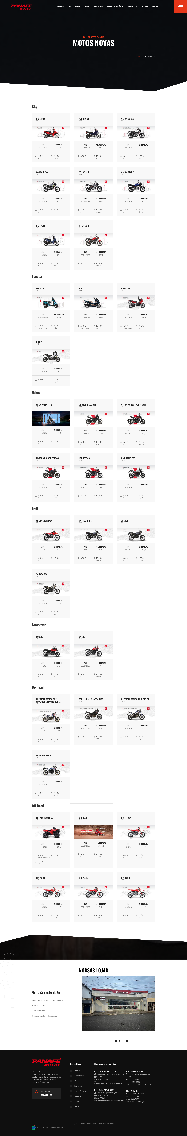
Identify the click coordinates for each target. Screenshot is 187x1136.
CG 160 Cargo (127, 118)
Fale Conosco (74, 6)
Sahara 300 (41, 574)
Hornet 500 (84, 458)
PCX (80, 288)
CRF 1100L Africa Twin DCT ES (135, 699)
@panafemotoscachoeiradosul (45, 1016)
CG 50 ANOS (84, 226)
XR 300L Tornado (44, 520)
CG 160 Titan (42, 172)
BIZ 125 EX (40, 226)
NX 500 (82, 636)
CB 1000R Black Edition (47, 458)
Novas (87, 6)
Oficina (145, 6)
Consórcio (132, 6)
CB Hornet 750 (128, 458)
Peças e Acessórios (115, 6)
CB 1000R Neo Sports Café (133, 404)
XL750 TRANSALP (43, 755)
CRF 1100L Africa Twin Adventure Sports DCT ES (48, 700)
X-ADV (39, 342)
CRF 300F (83, 817)
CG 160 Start (127, 172)
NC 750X (39, 636)
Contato (155, 6)
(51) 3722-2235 (39, 1005)
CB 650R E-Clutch (87, 404)
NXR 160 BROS (85, 520)
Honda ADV (126, 288)
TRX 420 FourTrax (44, 817)
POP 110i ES (84, 118)
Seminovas (98, 6)
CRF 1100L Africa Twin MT (91, 699)
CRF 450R (40, 878)
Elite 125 (40, 288)
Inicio (138, 57)
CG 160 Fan (84, 172)
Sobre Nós (60, 6)
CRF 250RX (83, 878)
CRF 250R (125, 878)
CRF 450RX (126, 817)
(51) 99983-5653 (39, 1011)
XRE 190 (124, 520)
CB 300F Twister (44, 404)
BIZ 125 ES (40, 118)
